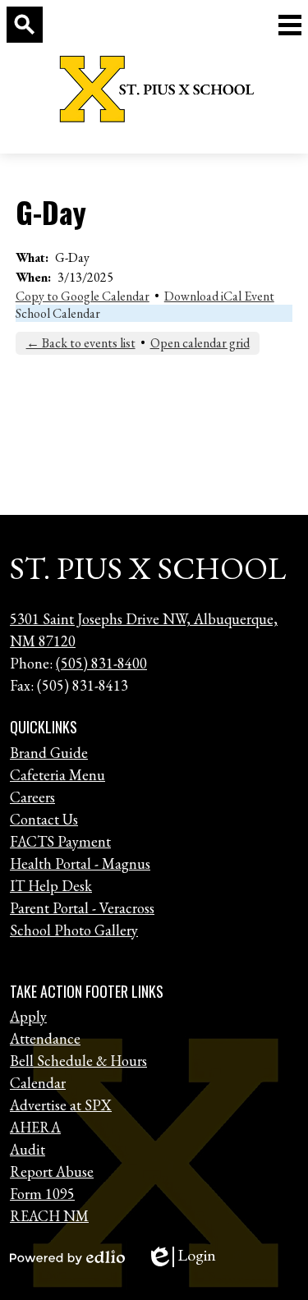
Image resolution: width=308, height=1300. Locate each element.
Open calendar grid (200, 342)
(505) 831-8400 (101, 663)
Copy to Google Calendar (82, 296)
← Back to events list (81, 342)
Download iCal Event (219, 296)
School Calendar (58, 313)
